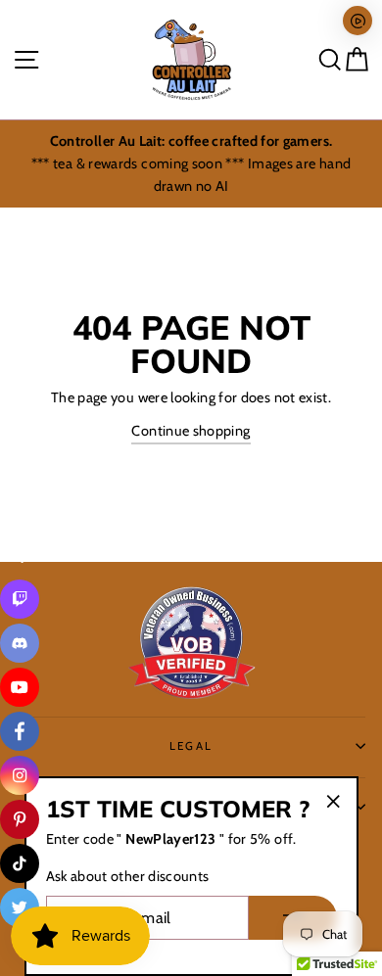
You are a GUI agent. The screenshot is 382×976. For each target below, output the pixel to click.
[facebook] (19, 731)
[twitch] (19, 599)
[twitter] (19, 907)
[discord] (19, 643)
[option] (191, 164)
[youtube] (19, 687)
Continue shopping (190, 431)
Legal (191, 746)
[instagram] (19, 775)
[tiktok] (19, 863)
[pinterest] (19, 819)
